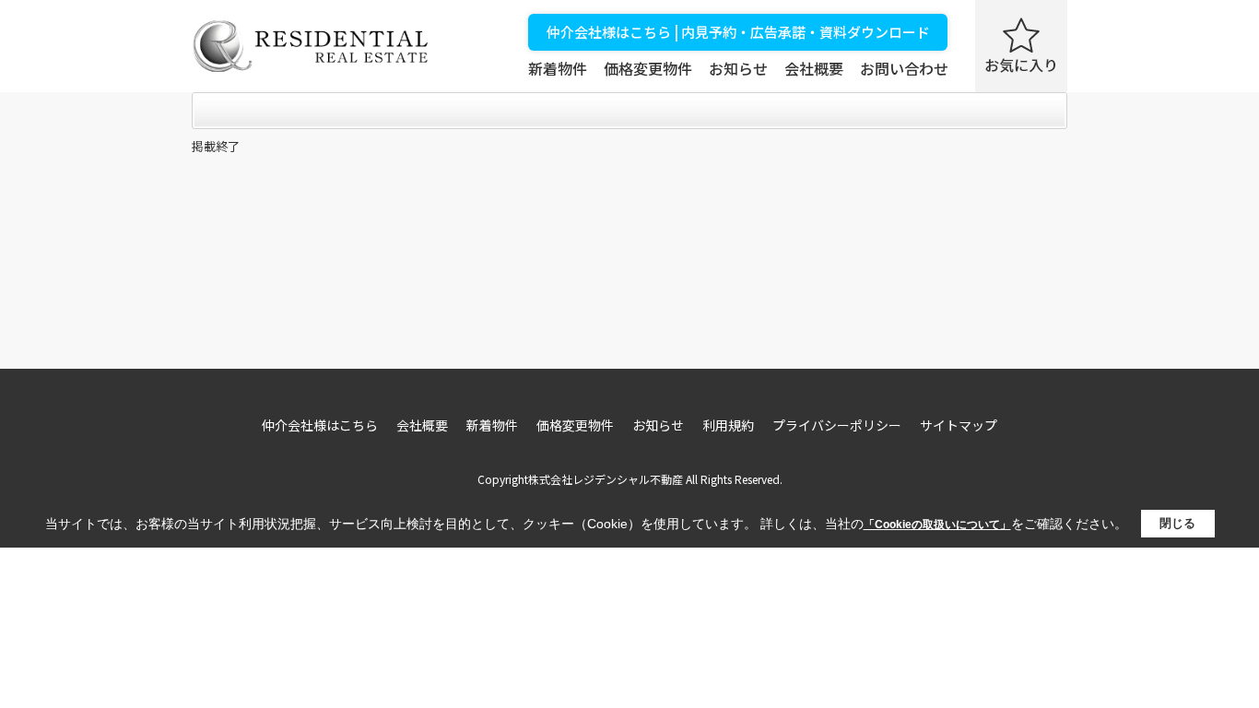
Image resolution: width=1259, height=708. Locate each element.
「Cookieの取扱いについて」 (937, 524)
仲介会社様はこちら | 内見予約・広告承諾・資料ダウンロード (738, 31)
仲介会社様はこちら (320, 425)
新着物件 (557, 68)
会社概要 (813, 68)
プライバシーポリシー (836, 425)
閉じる (1177, 523)
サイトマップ (958, 425)
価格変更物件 (648, 68)
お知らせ (738, 68)
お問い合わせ (904, 68)
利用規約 (728, 425)
